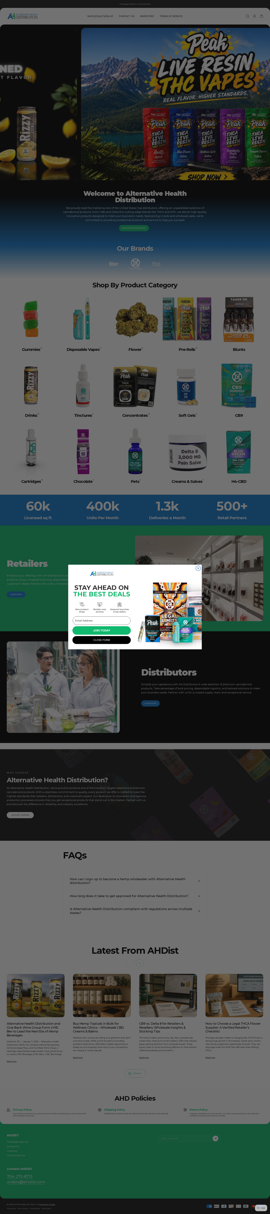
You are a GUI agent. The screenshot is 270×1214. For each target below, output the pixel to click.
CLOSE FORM (101, 639)
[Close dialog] (198, 568)
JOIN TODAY (101, 630)
